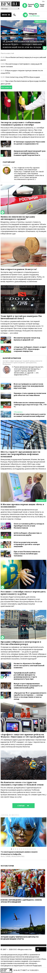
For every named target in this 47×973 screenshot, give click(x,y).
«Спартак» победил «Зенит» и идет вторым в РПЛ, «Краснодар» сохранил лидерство (30, 349)
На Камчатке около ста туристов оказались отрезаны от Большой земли (22, 783)
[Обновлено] (23, 473)
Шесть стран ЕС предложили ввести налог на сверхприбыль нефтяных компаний (20, 454)
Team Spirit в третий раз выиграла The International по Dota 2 (21, 317)
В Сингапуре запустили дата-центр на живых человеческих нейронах (30, 415)
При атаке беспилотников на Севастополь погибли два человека (27, 554)
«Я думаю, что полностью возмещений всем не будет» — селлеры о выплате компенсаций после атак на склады (23, 44)
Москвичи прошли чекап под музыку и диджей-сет (27, 339)
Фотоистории (7, 866)
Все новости (6, 87)
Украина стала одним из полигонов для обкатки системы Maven (30, 394)
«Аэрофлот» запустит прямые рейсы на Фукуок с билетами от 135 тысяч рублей (22, 735)
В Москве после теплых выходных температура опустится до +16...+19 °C (30, 404)
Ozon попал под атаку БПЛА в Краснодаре (22, 77)
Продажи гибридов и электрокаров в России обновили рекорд (21, 642)
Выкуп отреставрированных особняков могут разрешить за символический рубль (28, 686)
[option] (23, 832)
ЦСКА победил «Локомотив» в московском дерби (28, 534)
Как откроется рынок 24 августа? (19, 269)
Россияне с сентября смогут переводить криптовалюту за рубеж (23, 592)
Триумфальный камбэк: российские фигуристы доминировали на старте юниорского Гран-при (25, 676)
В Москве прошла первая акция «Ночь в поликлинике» (22, 505)
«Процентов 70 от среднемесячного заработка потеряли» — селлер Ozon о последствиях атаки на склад (30, 696)
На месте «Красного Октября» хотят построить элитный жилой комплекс (29, 665)
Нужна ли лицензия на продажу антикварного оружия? (18, 217)
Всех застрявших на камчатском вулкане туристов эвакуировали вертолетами (29, 386)
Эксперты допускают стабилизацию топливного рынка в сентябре (21, 123)
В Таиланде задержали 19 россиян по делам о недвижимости (29, 143)
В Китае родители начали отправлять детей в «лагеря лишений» (27, 544)
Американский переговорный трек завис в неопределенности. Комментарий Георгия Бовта (30, 153)
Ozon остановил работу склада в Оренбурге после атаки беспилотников (29, 526)
